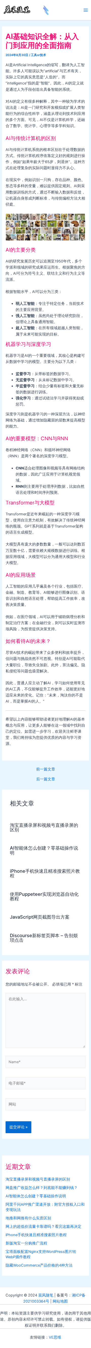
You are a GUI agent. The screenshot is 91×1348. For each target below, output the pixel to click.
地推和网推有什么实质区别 (28, 1218)
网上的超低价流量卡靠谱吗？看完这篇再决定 (43, 1226)
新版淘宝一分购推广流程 (26, 1243)
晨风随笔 (45, 1295)
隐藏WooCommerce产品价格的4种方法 (39, 1265)
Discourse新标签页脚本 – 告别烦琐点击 (44, 938)
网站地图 (60, 1301)
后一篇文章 (45, 779)
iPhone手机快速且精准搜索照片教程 (45, 873)
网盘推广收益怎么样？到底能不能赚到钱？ (42, 1187)
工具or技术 (38, 55)
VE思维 (55, 1337)
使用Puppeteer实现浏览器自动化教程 (44, 896)
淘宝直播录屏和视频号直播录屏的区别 (44, 827)
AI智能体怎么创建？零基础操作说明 (44, 850)
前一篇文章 (45, 769)
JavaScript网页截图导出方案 (40, 917)
